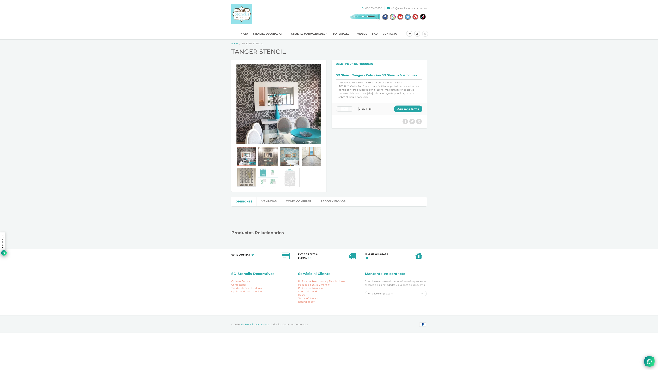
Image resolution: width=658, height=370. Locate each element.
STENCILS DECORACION (268, 33)
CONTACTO (390, 33)
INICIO (244, 33)
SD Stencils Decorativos (255, 324)
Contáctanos (239, 284)
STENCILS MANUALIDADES (308, 33)
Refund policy (306, 301)
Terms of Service (308, 298)
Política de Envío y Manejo (314, 284)
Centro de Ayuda (308, 291)
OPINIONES (244, 201)
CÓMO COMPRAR (298, 201)
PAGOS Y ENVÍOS (333, 201)
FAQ (375, 33)
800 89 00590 (373, 8)
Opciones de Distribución (246, 291)
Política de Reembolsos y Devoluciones (321, 281)
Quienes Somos (240, 281)
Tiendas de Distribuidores (246, 288)
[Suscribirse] (422, 293)
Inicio (234, 43)
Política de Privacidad (311, 288)
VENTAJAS (269, 201)
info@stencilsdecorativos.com (409, 8)
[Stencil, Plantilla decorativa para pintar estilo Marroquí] (279, 104)
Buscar (302, 295)
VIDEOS (362, 33)
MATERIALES (341, 33)
